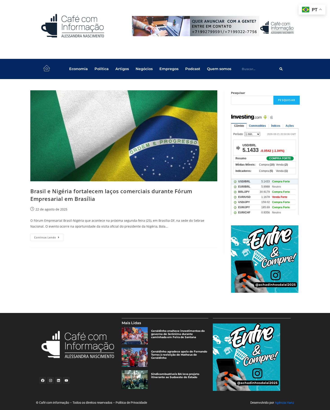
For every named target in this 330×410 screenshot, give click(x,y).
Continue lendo (48, 236)
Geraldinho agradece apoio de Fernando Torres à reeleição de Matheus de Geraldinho (179, 354)
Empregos (168, 69)
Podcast (192, 69)
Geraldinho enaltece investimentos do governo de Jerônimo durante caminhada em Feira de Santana (178, 334)
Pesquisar (238, 93)
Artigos (122, 69)
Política (102, 69)
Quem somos (219, 69)
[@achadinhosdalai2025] (265, 259)
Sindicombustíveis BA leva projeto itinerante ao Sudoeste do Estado (175, 375)
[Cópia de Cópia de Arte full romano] (213, 26)
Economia (78, 69)
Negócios (144, 69)
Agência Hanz (284, 402)
